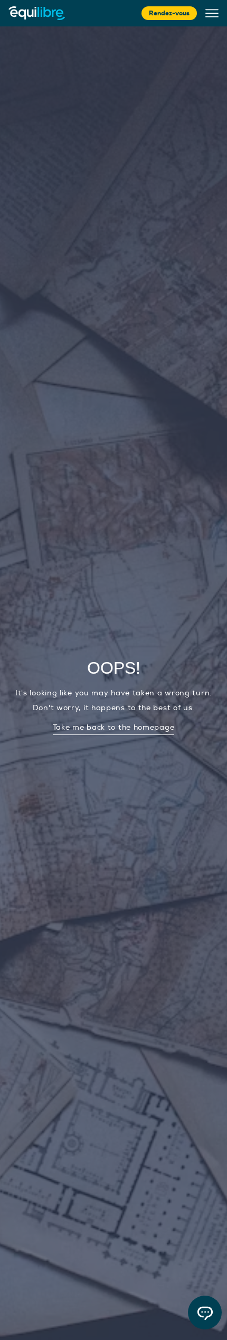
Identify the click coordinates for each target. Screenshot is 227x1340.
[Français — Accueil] (36, 13)
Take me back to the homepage (114, 727)
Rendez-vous (169, 13)
